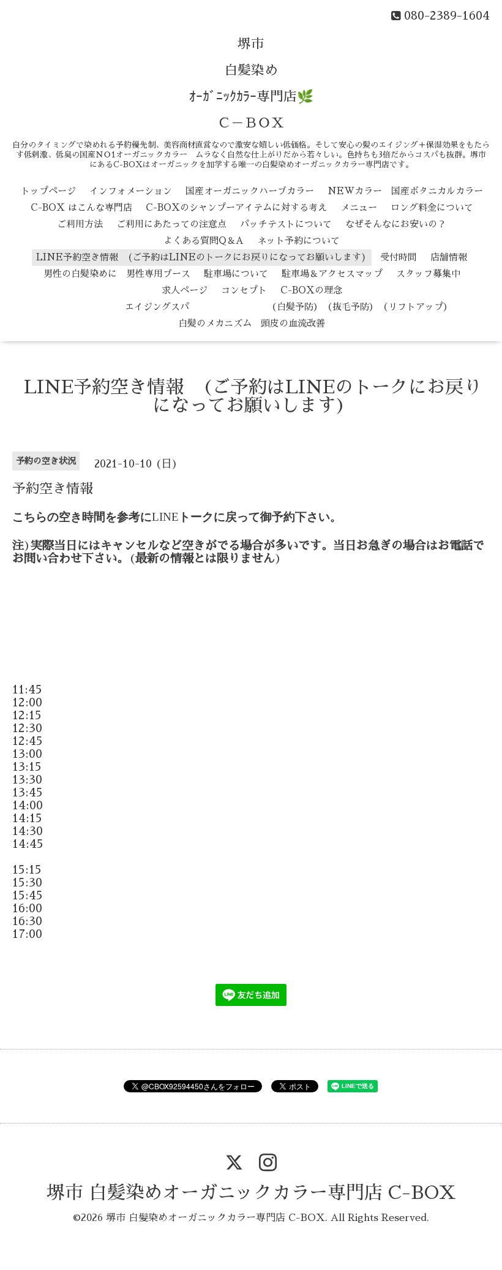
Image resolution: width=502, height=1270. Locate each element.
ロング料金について (432, 207)
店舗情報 (448, 257)
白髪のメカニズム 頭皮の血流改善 (251, 323)
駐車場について (236, 273)
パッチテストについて (286, 224)
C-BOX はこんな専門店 (81, 207)
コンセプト (244, 290)
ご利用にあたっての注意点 (171, 224)
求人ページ (185, 290)
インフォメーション (130, 190)
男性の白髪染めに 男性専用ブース (116, 273)
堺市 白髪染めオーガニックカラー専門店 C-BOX (251, 1193)
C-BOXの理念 (311, 290)
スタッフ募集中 (428, 273)
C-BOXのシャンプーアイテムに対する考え (236, 207)
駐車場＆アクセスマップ (332, 273)
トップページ (48, 190)
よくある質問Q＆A (203, 240)
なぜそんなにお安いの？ (395, 224)
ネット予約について (298, 240)
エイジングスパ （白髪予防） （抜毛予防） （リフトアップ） (251, 306)
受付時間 (398, 257)
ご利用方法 (80, 224)
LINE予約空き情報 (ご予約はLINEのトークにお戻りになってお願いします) (201, 257)
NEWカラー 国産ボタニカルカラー (405, 190)
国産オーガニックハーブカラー (249, 190)
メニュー (358, 207)
